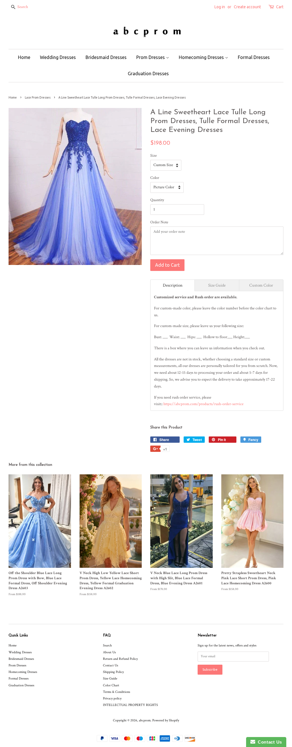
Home (24, 57)
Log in (219, 7)
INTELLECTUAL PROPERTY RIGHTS (130, 705)
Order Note (159, 222)
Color (154, 177)
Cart (279, 7)
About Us (109, 652)
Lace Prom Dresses (37, 97)
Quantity (157, 200)
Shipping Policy (113, 672)
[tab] (172, 285)
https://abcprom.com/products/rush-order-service (203, 404)
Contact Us (110, 665)
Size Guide (110, 678)
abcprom (145, 720)
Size (153, 155)
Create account (247, 7)
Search (107, 645)
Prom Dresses (151, 57)
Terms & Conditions (116, 692)
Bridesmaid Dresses (106, 57)
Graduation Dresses (148, 73)
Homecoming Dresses (202, 57)
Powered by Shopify (165, 720)
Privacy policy (112, 698)
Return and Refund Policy (120, 659)
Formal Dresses (254, 57)
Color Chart (111, 685)
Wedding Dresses (58, 57)
